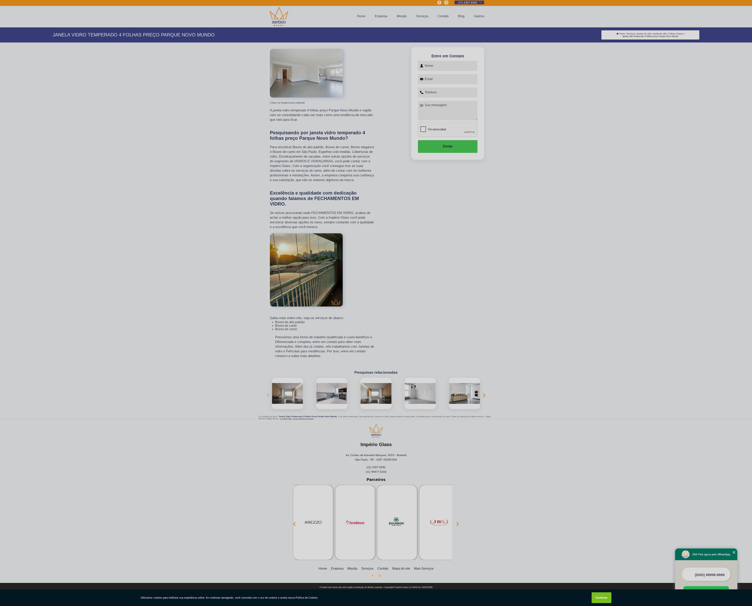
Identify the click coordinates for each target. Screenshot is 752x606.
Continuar (601, 597)
